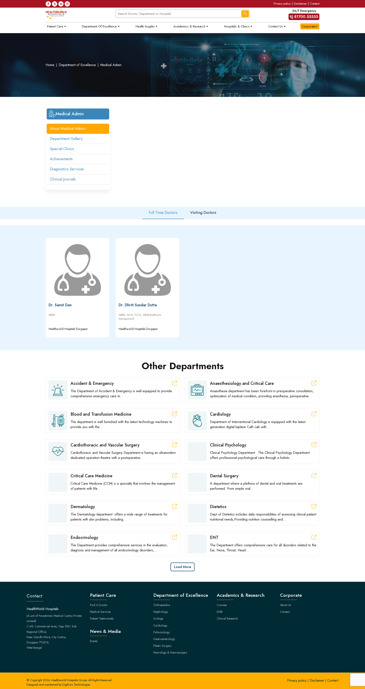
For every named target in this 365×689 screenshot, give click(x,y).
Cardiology (160, 625)
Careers (285, 612)
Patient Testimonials (101, 618)
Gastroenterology (164, 639)
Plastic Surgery (162, 646)
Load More (182, 566)
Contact (314, 3)
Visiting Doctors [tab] (203, 212)
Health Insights (145, 26)
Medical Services (100, 612)
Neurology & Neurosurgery (170, 652)
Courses (222, 605)
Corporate (309, 26)
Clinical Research (227, 618)
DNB (220, 612)
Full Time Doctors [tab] (163, 212)
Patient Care (55, 26)
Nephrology (160, 612)
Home (50, 64)
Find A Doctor (99, 605)
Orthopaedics (161, 605)
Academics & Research (189, 26)
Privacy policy (282, 3)
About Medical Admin (68, 128)
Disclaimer (300, 3)
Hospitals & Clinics (236, 26)
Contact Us (275, 26)
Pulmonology (161, 632)
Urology (158, 618)
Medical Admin (110, 64)
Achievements (61, 159)
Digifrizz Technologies (76, 684)
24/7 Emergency (305, 14)
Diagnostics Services (67, 169)
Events (93, 641)
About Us (285, 605)
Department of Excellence (99, 26)
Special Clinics (62, 149)
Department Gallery (66, 138)
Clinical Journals (63, 179)
